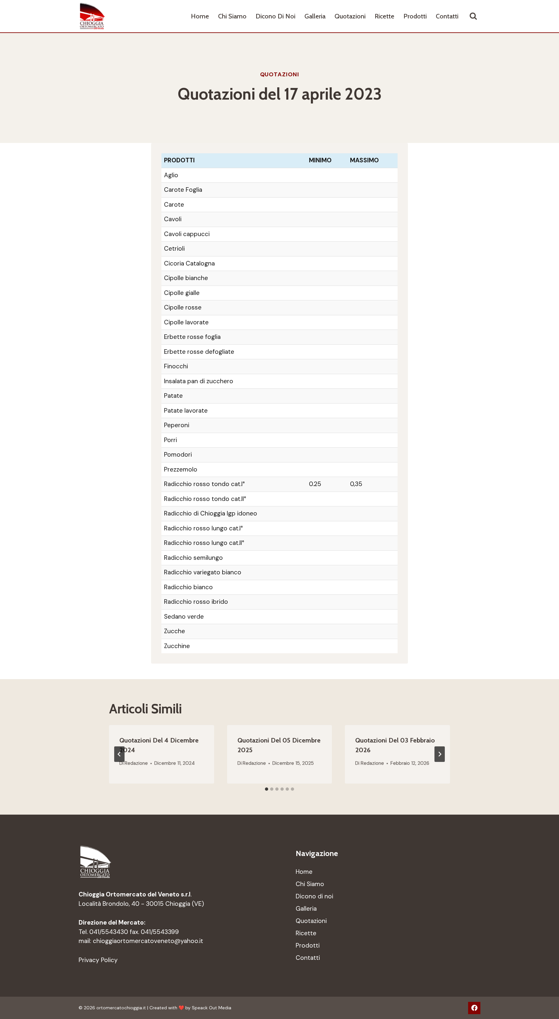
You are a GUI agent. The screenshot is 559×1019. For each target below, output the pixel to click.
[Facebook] (474, 1008)
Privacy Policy (98, 960)
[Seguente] (439, 754)
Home (200, 16)
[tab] (266, 789)
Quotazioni (350, 16)
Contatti (447, 16)
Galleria (314, 16)
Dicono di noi (275, 16)
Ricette (384, 16)
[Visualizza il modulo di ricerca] (473, 16)
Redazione (136, 763)
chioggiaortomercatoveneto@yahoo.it (148, 941)
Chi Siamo (232, 16)
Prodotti (415, 16)
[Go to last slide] (119, 754)
